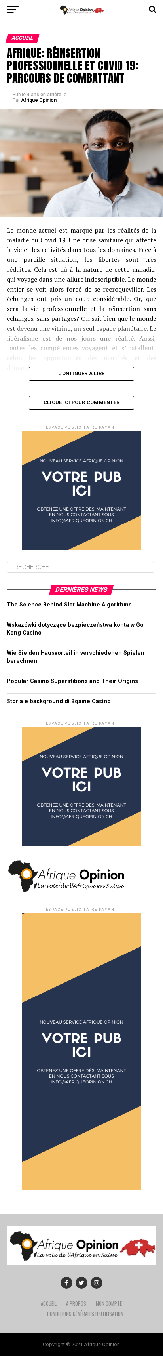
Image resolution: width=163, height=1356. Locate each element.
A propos (76, 1303)
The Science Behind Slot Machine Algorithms (69, 604)
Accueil (49, 1303)
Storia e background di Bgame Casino (59, 701)
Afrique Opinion (39, 100)
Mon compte (109, 1303)
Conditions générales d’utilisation (85, 1314)
